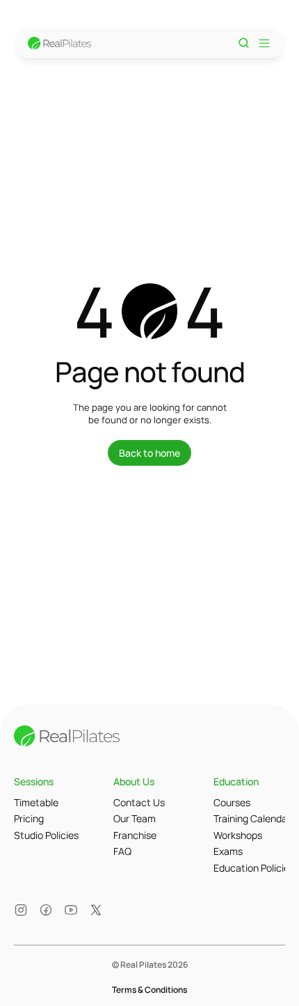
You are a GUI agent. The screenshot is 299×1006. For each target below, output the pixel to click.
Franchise (134, 835)
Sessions (34, 781)
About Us (133, 781)
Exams (228, 851)
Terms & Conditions (149, 990)
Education (236, 781)
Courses (231, 802)
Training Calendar (252, 818)
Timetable (36, 802)
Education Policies (253, 867)
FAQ (122, 851)
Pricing (29, 818)
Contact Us (139, 802)
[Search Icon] (244, 43)
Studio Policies (46, 835)
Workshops (237, 835)
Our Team (134, 818)
